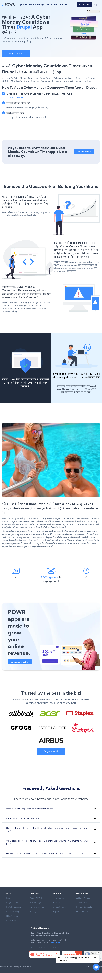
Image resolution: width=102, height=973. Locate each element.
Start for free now (14, 97)
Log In (97, 4)
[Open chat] (96, 967)
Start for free (84, 4)
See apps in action (20, 661)
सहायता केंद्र (94, 377)
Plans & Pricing (36, 4)
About (49, 4)
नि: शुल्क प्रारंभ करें (16, 53)
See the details (84, 151)
